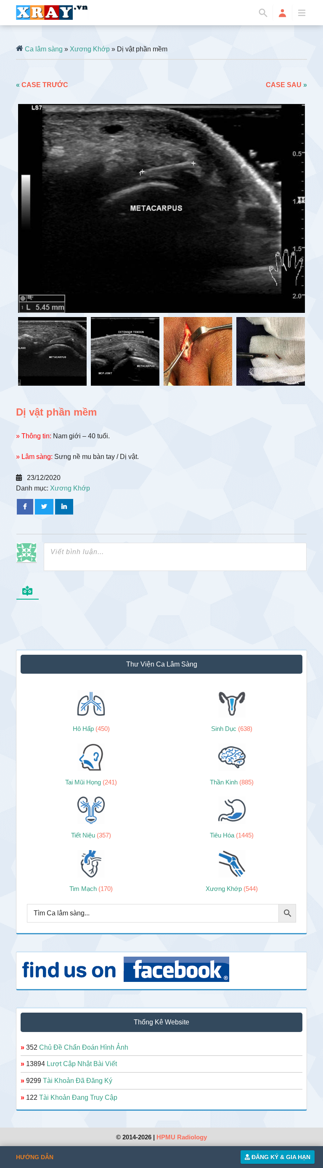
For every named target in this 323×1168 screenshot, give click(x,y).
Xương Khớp (90, 49)
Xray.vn (52, 12)
